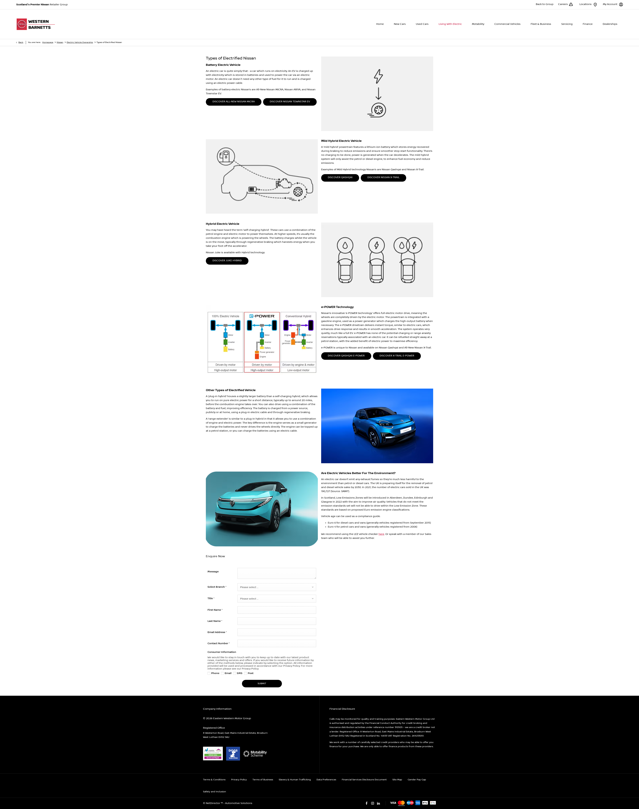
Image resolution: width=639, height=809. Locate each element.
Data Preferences (326, 779)
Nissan (60, 42)
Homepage (47, 42)
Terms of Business (262, 779)
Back (20, 42)
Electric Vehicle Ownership (80, 42)
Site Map (397, 779)
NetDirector (213, 803)
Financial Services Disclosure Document (364, 779)
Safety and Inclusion (214, 791)
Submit (262, 683)
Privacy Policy (239, 779)
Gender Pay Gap (417, 779)
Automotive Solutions (238, 803)
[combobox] (276, 587)
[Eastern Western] (37, 24)
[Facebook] (366, 803)
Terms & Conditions (214, 779)
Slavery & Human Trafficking (295, 779)
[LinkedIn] (378, 803)
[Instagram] (372, 803)
